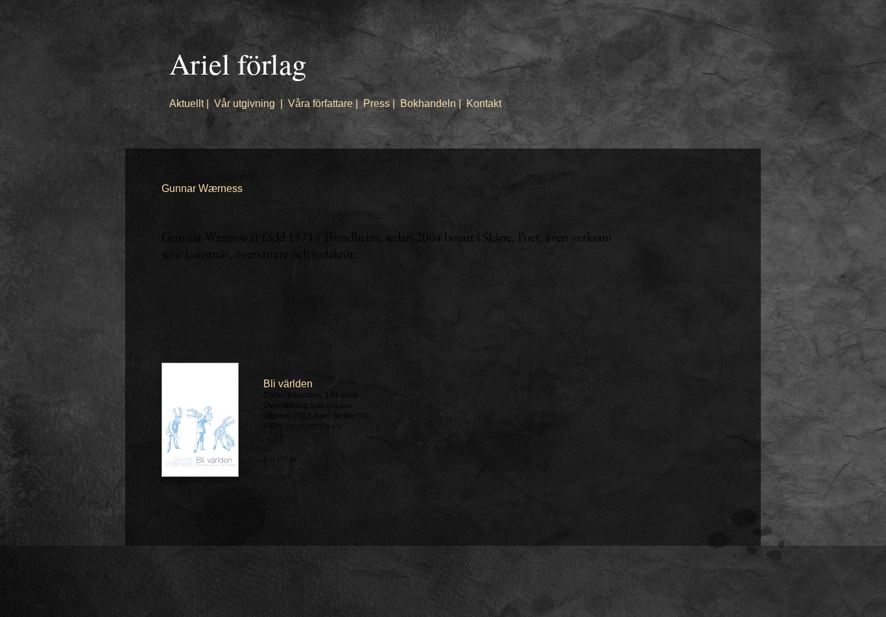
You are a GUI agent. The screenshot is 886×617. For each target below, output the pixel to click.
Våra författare (320, 103)
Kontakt (483, 103)
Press (376, 103)
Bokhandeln (428, 103)
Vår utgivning (244, 103)
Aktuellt (186, 103)
